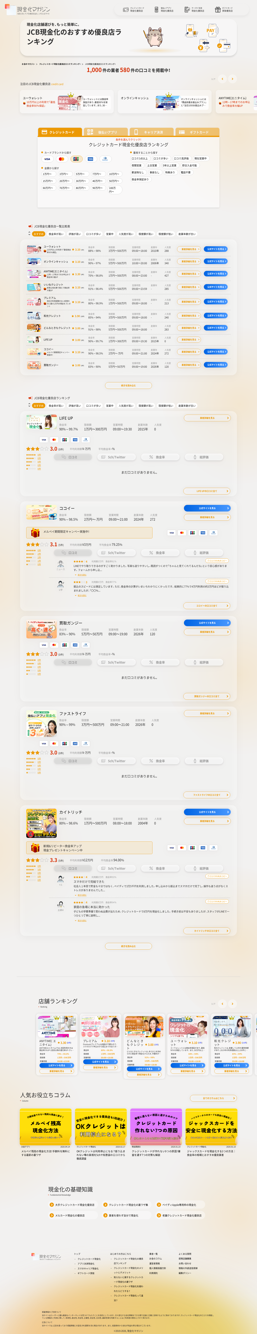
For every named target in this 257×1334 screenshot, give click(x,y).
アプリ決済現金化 (86, 1263)
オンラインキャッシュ (56, 261)
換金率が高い (56, 234)
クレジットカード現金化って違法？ (128, 1298)
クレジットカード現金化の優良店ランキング (128, 1261)
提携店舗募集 (185, 1258)
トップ (77, 1253)
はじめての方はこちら (120, 1253)
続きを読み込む (128, 385)
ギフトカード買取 (86, 1273)
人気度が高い (126, 234)
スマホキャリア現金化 (88, 1268)
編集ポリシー (185, 1273)
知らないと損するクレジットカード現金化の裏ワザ (128, 1279)
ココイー (48, 349)
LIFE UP (48, 339)
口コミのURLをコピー (218, 560)
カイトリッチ (70, 812)
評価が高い (75, 234)
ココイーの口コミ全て (206, 605)
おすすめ (39, 234)
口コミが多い (93, 234)
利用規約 (153, 1273)
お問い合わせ (185, 1263)
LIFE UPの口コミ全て (207, 491)
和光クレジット (52, 315)
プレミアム (50, 297)
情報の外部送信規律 (188, 1268)
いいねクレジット (53, 284)
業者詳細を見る (189, 249)
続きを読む (82, 574)
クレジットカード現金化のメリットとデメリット (128, 1270)
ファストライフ (72, 713)
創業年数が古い (187, 234)
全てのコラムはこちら (213, 1098)
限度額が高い (146, 234)
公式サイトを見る (215, 249)
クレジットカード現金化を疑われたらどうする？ (128, 1288)
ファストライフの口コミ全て (206, 794)
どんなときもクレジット (57, 327)
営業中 (109, 234)
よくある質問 (185, 1253)
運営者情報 (154, 1263)
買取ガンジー (51, 365)
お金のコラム (155, 1258)
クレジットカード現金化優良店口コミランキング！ (60, 64)
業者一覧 (153, 1253)
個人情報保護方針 (157, 1268)
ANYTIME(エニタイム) (56, 271)
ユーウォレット (52, 246)
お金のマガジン (28, 64)
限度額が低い (166, 234)
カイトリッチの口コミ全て (206, 930)
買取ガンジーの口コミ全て (206, 696)
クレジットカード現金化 (89, 1259)
